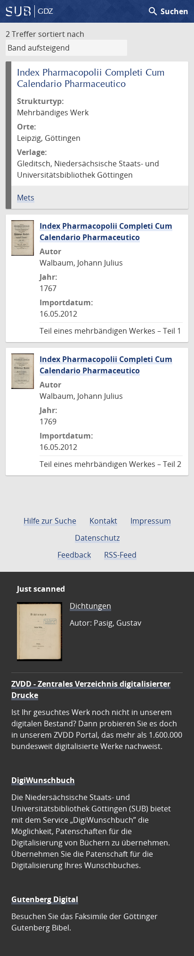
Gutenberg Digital (44, 899)
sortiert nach (61, 34)
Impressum (150, 521)
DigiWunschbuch (43, 780)
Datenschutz (97, 538)
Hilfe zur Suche (50, 521)
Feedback (74, 555)
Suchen (167, 11)
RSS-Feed (120, 555)
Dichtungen (90, 606)
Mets (25, 197)
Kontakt (103, 521)
